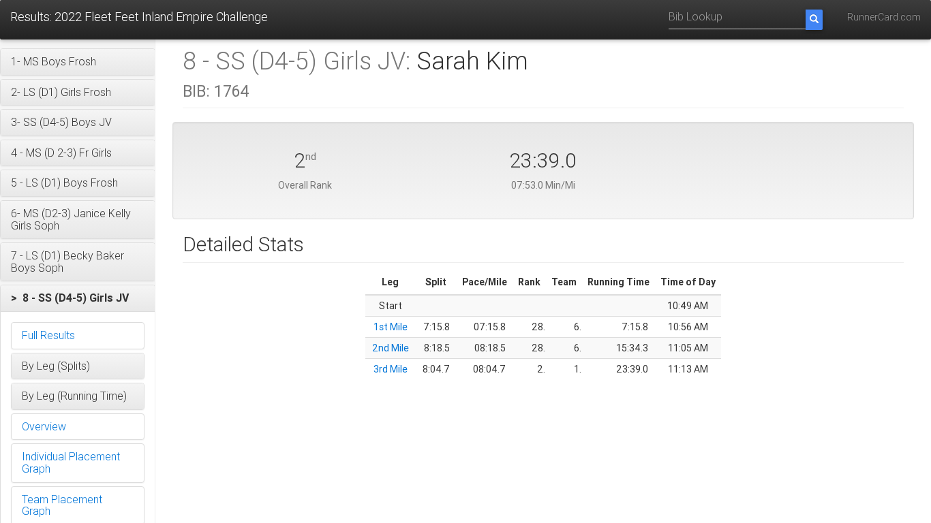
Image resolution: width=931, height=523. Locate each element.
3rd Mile (390, 369)
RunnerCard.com (884, 17)
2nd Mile (390, 348)
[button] (78, 62)
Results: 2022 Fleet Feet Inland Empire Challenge (139, 17)
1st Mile (390, 327)
